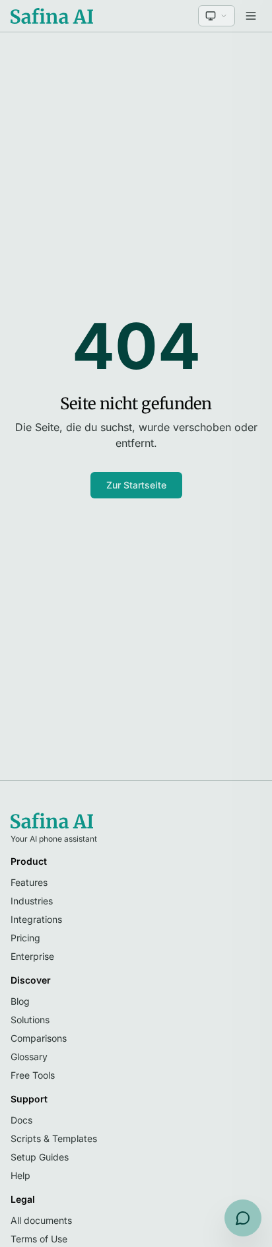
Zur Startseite (136, 484)
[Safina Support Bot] (242, 1217)
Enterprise (32, 956)
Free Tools (33, 1075)
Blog (20, 1001)
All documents (41, 1220)
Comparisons (39, 1038)
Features (29, 882)
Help (20, 1175)
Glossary (29, 1056)
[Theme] (216, 15)
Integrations (36, 919)
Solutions (30, 1019)
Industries (32, 900)
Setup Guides (40, 1157)
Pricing (25, 937)
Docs (21, 1120)
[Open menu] (250, 15)
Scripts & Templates (54, 1138)
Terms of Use (39, 1238)
